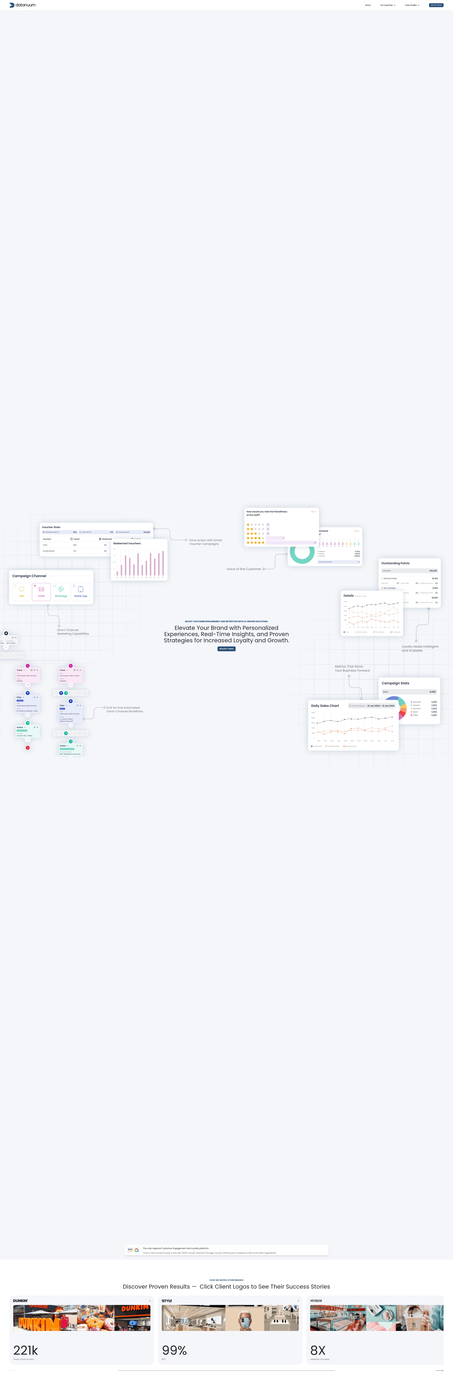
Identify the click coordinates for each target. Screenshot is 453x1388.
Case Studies (411, 5)
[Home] (22, 5)
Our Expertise (386, 5)
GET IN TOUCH (436, 5)
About (368, 5)
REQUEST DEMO (226, 648)
